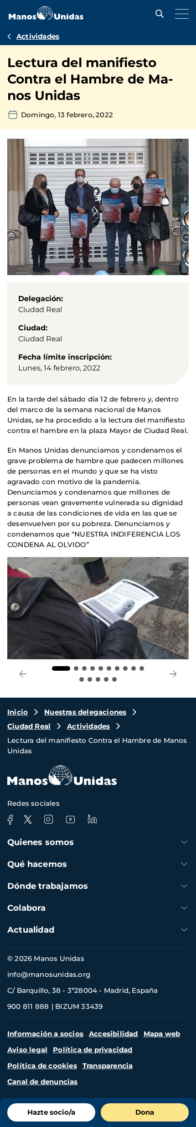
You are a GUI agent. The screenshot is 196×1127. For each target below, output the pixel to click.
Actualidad (30, 930)
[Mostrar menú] (179, 14)
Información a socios (45, 1033)
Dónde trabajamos (47, 886)
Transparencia (108, 1065)
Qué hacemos (37, 864)
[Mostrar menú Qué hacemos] (184, 864)
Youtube (70, 819)
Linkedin (92, 819)
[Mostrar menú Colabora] (184, 908)
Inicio (17, 712)
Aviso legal (27, 1049)
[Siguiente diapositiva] (173, 674)
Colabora (26, 908)
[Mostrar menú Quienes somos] (184, 842)
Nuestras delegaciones (85, 712)
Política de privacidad (92, 1049)
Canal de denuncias (42, 1081)
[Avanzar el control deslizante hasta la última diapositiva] (22, 674)
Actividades (37, 36)
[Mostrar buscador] (157, 14)
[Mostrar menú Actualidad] (184, 930)
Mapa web (162, 1033)
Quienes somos (40, 842)
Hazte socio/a (51, 1112)
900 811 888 (28, 1006)
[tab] (61, 668)
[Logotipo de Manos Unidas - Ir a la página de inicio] (46, 17)
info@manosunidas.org (48, 974)
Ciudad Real (29, 726)
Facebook (10, 819)
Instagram (48, 819)
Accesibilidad (113, 1033)
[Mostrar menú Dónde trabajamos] (184, 886)
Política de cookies (42, 1065)
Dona (144, 1112)
